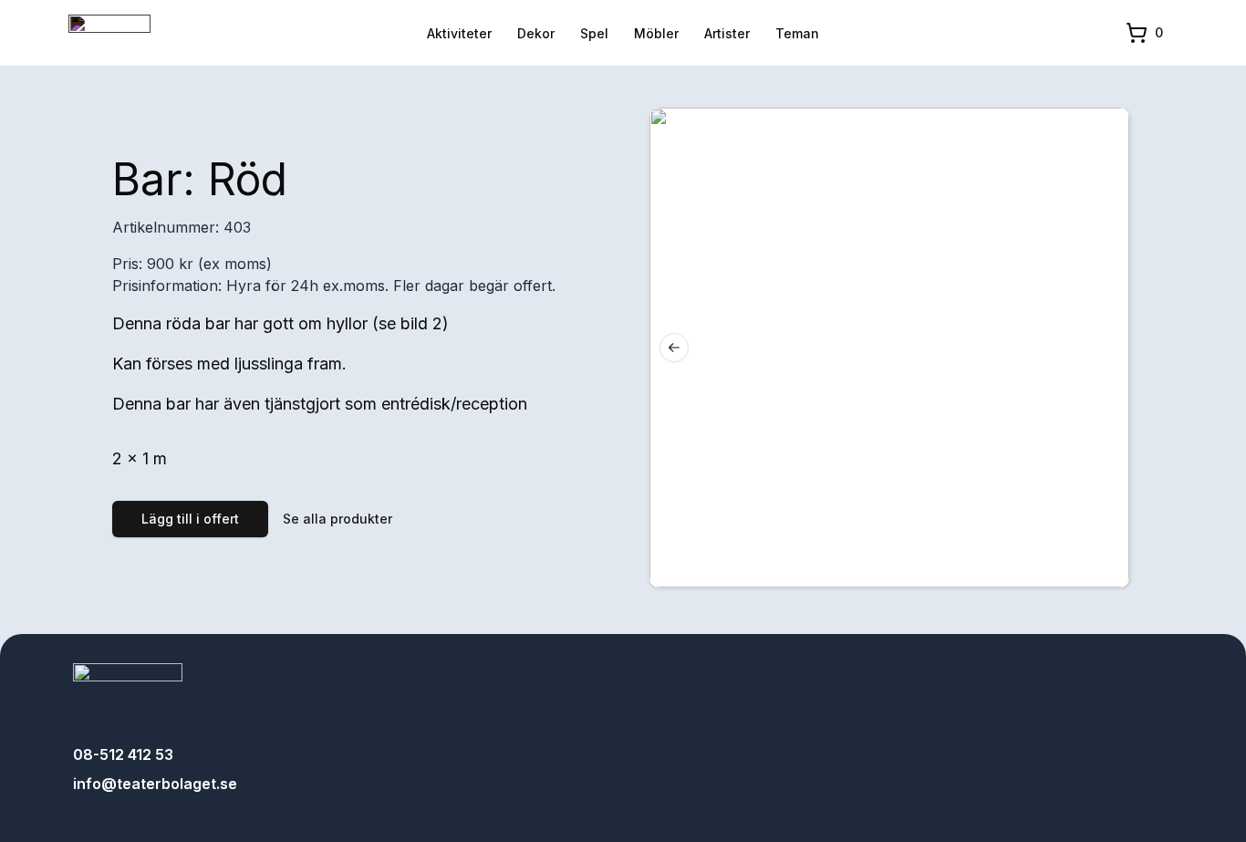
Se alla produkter (337, 518)
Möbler (656, 33)
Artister (727, 33)
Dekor (536, 33)
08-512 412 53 (123, 754)
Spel (594, 33)
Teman (797, 33)
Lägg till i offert (190, 518)
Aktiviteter (459, 33)
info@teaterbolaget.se (155, 783)
